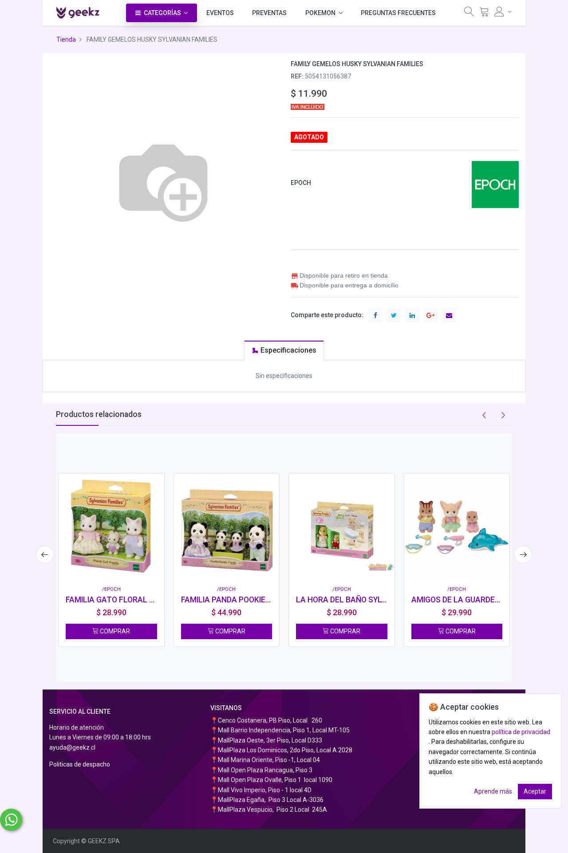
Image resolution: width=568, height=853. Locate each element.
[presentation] (45, 554)
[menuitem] (220, 13)
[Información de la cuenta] (503, 11)
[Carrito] (484, 13)
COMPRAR (114, 631)
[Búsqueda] (469, 13)
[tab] (284, 350)
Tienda (66, 39)
